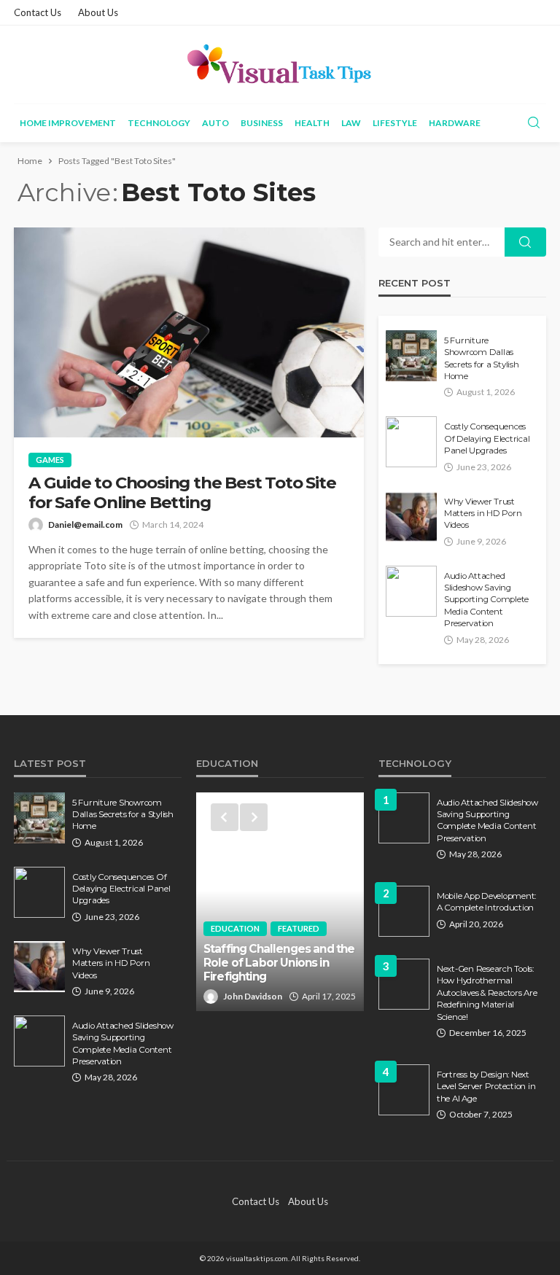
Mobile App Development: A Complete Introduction (486, 902)
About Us (98, 12)
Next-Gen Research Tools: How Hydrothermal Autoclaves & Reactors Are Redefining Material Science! (487, 993)
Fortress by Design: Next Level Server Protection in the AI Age (486, 1086)
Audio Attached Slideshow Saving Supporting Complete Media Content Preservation (486, 600)
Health (312, 122)
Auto (215, 122)
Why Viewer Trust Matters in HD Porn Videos (482, 513)
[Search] (533, 123)
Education (235, 928)
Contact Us (37, 12)
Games (50, 459)
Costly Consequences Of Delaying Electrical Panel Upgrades (486, 438)
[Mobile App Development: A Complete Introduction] (403, 911)
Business (262, 122)
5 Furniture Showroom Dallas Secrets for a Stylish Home (481, 358)
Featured (298, 928)
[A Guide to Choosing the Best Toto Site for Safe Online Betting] (189, 332)
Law (351, 122)
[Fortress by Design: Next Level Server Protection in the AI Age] (403, 1089)
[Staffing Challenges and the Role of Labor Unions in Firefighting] (280, 901)
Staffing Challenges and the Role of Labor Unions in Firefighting (278, 963)
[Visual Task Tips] (280, 64)
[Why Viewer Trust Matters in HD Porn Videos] (411, 516)
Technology (159, 122)
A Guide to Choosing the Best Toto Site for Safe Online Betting (181, 492)
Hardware (455, 122)
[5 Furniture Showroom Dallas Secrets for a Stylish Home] (411, 355)
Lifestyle (395, 122)
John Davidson (252, 996)
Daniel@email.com (85, 524)
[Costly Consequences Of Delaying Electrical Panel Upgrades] (411, 441)
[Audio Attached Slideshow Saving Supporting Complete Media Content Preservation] (411, 591)
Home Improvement (68, 122)
